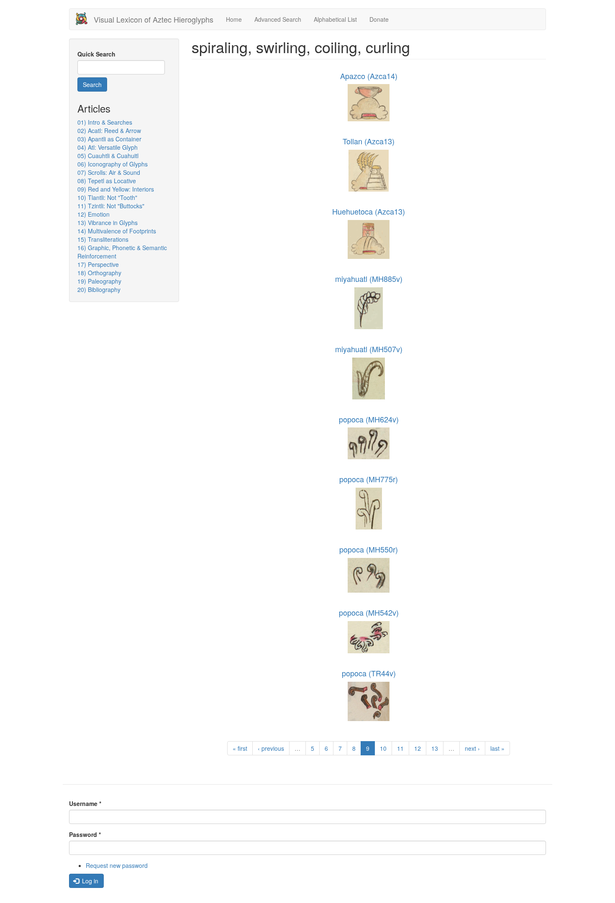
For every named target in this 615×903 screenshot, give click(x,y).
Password (85, 834)
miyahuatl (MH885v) (368, 278)
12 (417, 748)
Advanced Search (277, 19)
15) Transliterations (102, 239)
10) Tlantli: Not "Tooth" (107, 197)
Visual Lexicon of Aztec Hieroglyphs (153, 19)
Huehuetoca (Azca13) (368, 211)
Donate (379, 19)
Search (92, 84)
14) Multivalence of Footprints (116, 231)
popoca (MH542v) (369, 612)
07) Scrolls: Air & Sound (108, 172)
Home (234, 19)
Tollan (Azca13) (369, 141)
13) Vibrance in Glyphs (107, 222)
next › (472, 748)
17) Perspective (98, 264)
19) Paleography (99, 281)
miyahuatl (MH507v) (368, 348)
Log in (89, 881)
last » (497, 748)
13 (434, 748)
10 (383, 748)
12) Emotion (93, 214)
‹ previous (271, 748)
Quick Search (96, 54)
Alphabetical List (335, 19)
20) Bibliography (98, 289)
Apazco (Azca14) (368, 75)
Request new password (117, 865)
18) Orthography (99, 273)
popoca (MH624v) (369, 419)
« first (240, 748)
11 (400, 748)
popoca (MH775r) (368, 478)
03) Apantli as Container (109, 139)
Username (85, 803)
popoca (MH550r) (368, 549)
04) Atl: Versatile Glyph (107, 147)
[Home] (85, 18)
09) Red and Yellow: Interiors (115, 189)
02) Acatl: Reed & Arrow (109, 130)
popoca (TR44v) (369, 673)
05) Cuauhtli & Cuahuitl (107, 155)
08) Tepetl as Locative (106, 181)
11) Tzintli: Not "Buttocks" (110, 206)
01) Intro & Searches (104, 122)
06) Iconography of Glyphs (112, 164)
